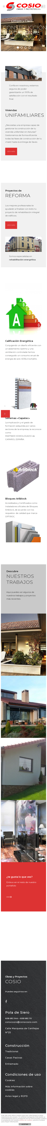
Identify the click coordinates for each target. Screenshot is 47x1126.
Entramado (11, 1064)
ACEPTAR (25, 1124)
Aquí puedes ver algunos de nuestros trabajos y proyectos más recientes (21, 595)
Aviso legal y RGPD (16, 1096)
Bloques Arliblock (16, 498)
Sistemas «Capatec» (17, 418)
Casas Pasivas (13, 1057)
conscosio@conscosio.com (21, 1022)
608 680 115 (26, 1018)
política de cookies (25, 1120)
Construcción (17, 1046)
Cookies (10, 1080)
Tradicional (11, 1051)
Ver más (11, 151)
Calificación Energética (19, 341)
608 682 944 (11, 1018)
